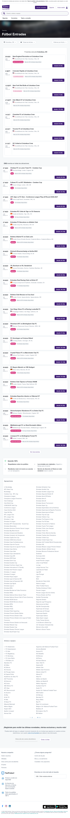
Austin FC (39, 688)
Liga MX (38, 572)
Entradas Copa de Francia (11, 544)
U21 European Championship (44, 625)
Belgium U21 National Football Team (46, 706)
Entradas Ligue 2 (9, 586)
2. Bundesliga (8, 487)
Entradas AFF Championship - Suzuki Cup (16, 524)
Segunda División (41, 599)
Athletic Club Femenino (43, 670)
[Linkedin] (10, 807)
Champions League (9, 496)
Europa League (40, 558)
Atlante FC (39, 674)
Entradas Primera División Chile (13, 615)
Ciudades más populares (42, 761)
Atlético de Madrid (41, 679)
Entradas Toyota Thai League (44, 526)
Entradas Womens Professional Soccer (47, 551)
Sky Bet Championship (42, 606)
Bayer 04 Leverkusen (42, 704)
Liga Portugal (40, 574)
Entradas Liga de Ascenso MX (13, 579)
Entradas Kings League (11, 576)
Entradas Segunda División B (44, 494)
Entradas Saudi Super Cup (12, 632)
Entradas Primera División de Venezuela (15, 622)
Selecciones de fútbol (42, 604)
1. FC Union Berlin (9, 658)
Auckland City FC (41, 686)
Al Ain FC (6, 697)
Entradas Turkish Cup (42, 537)
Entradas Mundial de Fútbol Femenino (15, 590)
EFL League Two (9, 517)
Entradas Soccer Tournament (44, 503)
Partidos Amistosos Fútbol (43, 588)
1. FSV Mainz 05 (9, 660)
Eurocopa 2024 (40, 556)
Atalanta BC (39, 665)
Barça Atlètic (39, 699)
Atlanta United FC (41, 672)
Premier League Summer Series (45, 593)
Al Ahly (6, 695)
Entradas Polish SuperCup (11, 611)
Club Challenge (8, 501)
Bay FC (38, 702)
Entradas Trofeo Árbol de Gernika (46, 533)
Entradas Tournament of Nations (45, 524)
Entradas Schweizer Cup (43, 487)
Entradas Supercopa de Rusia (45, 512)
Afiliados (3, 758)
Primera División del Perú (43, 595)
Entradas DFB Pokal (10, 558)
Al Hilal (6, 699)
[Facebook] (2, 807)
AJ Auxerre (7, 693)
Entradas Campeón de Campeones (14, 535)
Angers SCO (7, 709)
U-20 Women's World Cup (43, 622)
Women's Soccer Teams (43, 629)
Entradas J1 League (10, 572)
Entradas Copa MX (9, 556)
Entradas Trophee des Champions (46, 535)
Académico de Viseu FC (11, 676)
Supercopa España (41, 613)
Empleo (3, 764)
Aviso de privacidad (58, 811)
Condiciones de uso (48, 811)
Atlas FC (38, 676)
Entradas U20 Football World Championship (49, 542)
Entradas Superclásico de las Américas (47, 508)
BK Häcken (39, 713)
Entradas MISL (8, 588)
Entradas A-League (9, 521)
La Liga (38, 565)
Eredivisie (39, 553)
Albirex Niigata (8, 706)
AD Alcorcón (7, 681)
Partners (4, 767)
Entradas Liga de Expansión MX (13, 581)
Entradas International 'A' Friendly (14, 567)
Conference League (10, 508)
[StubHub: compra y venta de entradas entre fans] (5, 7)
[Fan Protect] (7, 773)
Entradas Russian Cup (10, 627)
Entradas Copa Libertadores (12, 553)
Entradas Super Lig (41, 505)
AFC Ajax (6, 688)
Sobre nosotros (6, 755)
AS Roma (39, 658)
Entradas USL (40, 544)
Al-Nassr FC (7, 702)
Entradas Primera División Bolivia (13, 613)
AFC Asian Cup (8, 489)
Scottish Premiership (42, 597)
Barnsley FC (39, 697)
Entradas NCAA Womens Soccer (13, 602)
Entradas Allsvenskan (10, 526)
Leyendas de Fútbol (42, 570)
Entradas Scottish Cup (42, 489)
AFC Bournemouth (9, 690)
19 (37, 717)
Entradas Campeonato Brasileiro (13, 533)
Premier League (40, 590)
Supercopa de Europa (42, 609)
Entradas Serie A (41, 498)
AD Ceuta (7, 683)
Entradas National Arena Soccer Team (15, 595)
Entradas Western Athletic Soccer (46, 549)
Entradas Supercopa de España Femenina (48, 510)
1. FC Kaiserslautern (10, 649)
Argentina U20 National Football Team (47, 647)
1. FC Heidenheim (9, 647)
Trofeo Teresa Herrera (42, 620)
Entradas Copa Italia (10, 551)
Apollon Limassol (9, 711)
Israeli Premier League (42, 560)
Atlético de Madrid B (42, 681)
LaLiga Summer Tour (42, 567)
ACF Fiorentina (8, 679)
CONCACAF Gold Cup (10, 505)
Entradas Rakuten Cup (10, 625)
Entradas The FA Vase (42, 521)
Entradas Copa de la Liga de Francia (14, 547)
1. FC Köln (7, 651)
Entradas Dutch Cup (10, 560)
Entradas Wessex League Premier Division (48, 547)
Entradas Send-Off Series (43, 496)
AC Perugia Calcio (9, 672)
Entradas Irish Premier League (13, 570)
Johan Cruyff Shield (41, 563)
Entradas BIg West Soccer (11, 531)
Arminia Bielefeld (41, 649)
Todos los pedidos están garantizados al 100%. (37, 1)
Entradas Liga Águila (10, 583)
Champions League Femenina (13, 498)
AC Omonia (7, 670)
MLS (37, 579)
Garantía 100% (13, 461)
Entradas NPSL (8, 604)
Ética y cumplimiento (41, 758)
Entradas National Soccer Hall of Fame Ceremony (18, 597)
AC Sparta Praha (9, 674)
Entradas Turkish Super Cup (44, 540)
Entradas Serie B (41, 501)
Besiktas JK (39, 709)
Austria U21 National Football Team (46, 690)
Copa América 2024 (10, 510)
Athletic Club (39, 667)
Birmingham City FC (42, 711)
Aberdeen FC (8, 663)
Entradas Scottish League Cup (45, 491)
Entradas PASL (8, 606)
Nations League (40, 583)
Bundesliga (7, 491)
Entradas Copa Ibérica (10, 549)
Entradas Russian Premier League (14, 629)
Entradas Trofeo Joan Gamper (45, 528)
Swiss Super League (42, 618)
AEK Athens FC (8, 686)
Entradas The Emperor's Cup (44, 519)
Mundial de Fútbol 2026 (43, 581)
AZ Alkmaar (39, 695)
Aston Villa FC (40, 663)
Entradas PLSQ (8, 609)
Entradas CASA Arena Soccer (12, 540)
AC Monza (7, 667)
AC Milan (6, 665)
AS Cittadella (40, 654)
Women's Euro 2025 (42, 627)
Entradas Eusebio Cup (10, 563)
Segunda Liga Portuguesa (43, 602)
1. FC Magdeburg (9, 654)
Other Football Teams (42, 586)
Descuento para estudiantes (9, 761)
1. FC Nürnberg (8, 656)
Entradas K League (9, 574)
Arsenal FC (39, 651)
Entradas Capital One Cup (11, 537)
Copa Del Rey (8, 512)
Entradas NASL (8, 593)
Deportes (4, 30)
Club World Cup (8, 503)
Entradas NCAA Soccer (11, 599)
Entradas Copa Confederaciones (13, 542)
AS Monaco (39, 656)
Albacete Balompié (9, 704)
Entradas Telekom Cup (42, 517)
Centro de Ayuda (40, 755)
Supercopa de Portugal (42, 611)
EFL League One (9, 514)
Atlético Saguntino (41, 683)
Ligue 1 (38, 576)
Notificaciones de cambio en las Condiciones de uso (26, 813)
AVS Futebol (39, 693)
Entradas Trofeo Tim (42, 531)
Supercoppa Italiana (42, 615)
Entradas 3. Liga (9, 519)
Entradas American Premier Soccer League (16, 528)
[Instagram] (6, 807)
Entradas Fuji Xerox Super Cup (13, 565)
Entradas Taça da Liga (42, 514)
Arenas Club (7, 713)
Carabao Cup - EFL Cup (11, 494)
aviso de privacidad (33, 733)
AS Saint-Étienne (41, 660)
